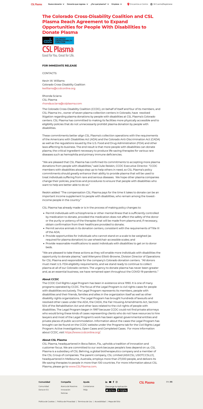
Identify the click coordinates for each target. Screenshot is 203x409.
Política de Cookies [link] (47, 402)
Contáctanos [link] (88, 386)
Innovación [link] (65, 390)
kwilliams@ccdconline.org (59, 88)
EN (167, 382)
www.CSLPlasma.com (82, 366)
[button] (56, 4)
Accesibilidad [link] (100, 402)
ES (171, 382)
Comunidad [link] (44, 386)
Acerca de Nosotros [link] (69, 386)
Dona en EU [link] (44, 390)
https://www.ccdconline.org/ (82, 332)
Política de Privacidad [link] (66, 402)
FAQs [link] (85, 390)
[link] (37, 4)
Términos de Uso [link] (85, 402)
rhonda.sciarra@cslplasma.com (62, 103)
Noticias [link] (64, 393)
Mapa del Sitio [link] (114, 402)
